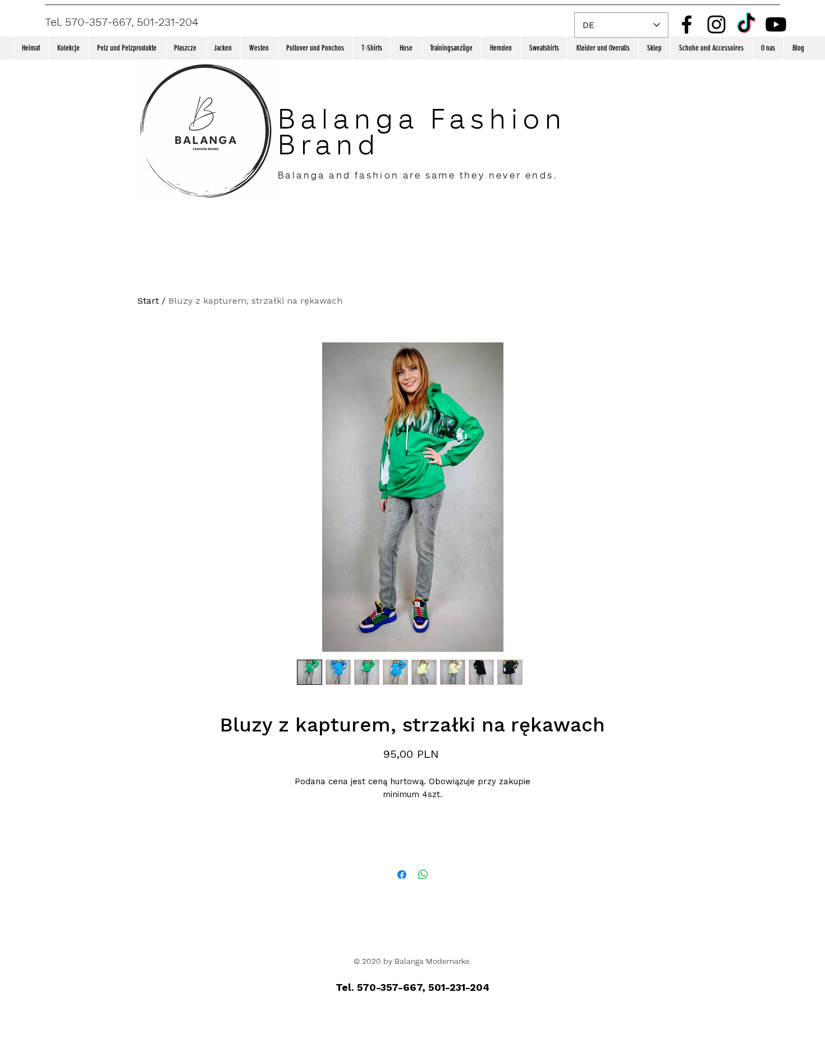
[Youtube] (776, 24)
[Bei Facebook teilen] (402, 874)
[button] (68, 48)
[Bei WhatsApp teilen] (423, 874)
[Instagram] (716, 24)
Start (148, 300)
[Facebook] (687, 24)
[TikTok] (746, 24)
